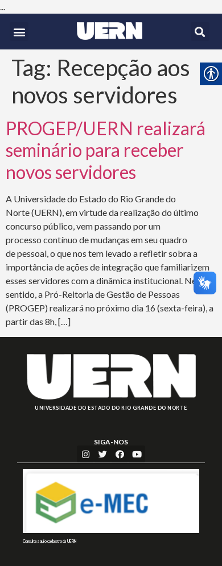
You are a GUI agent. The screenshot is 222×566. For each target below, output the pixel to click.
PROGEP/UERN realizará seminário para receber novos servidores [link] (105, 150)
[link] (109, 31)
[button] (19, 31)
